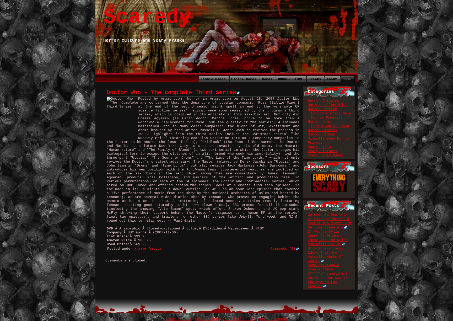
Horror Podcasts (327, 117)
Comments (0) (282, 249)
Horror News (319, 122)
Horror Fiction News (331, 113)
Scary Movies (178, 319)
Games (267, 79)
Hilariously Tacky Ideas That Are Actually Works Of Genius (325, 254)
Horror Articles (323, 101)
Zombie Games (213, 79)
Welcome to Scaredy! (328, 215)
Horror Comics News (330, 126)
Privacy (315, 143)
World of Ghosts (240, 319)
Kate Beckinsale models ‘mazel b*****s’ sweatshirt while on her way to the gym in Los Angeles (328, 275)
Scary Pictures (322, 151)
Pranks (315, 79)
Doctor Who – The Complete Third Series (171, 92)
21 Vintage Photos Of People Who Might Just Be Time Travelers (330, 223)
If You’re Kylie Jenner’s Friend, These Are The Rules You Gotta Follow (328, 237)
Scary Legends (273, 319)
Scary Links (319, 147)
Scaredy (147, 17)
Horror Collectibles (328, 105)
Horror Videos (321, 134)
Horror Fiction (322, 109)
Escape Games (243, 79)
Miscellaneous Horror (329, 138)
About (332, 79)
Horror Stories (322, 130)
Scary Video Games (325, 155)
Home (347, 79)
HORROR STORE (290, 79)
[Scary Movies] (329, 176)
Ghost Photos (207, 319)
